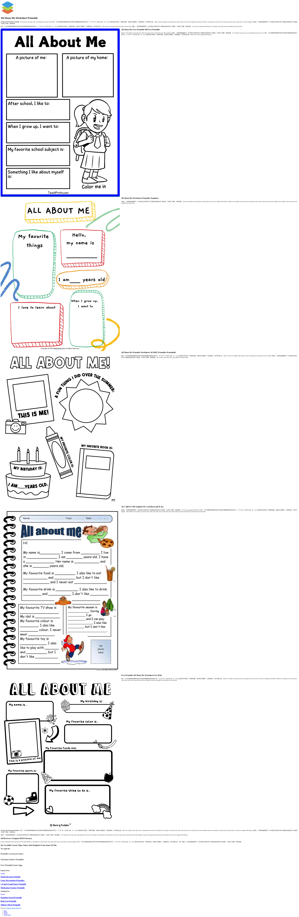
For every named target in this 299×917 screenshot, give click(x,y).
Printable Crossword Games (12, 854)
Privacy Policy (7, 915)
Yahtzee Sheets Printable (10, 905)
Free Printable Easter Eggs (11, 865)
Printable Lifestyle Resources (13, 908)
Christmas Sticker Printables (12, 860)
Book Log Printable (8, 901)
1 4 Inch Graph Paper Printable (13, 884)
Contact (6, 913)
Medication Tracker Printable (13, 888)
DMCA (6, 912)
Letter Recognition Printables (12, 880)
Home (5, 910)
